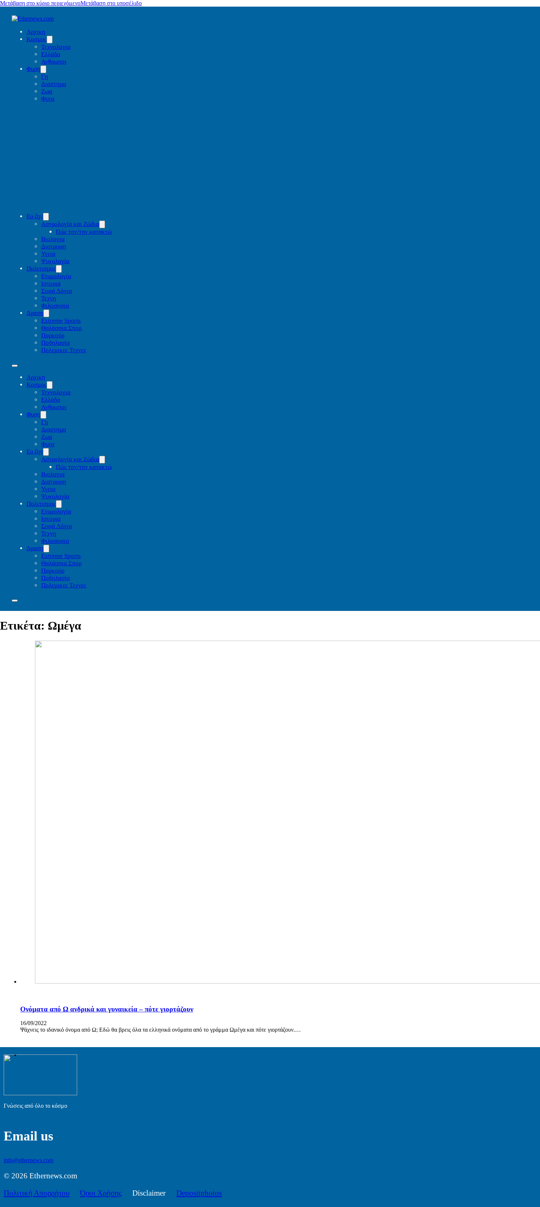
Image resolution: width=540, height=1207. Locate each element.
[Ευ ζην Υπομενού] (46, 217)
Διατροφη (53, 246)
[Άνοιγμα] (15, 600)
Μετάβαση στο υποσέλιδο (111, 3)
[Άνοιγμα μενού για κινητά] (15, 366)
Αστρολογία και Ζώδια (70, 224)
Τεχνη (48, 298)
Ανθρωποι (53, 61)
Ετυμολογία (56, 276)
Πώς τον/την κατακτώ (84, 231)
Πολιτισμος (41, 268)
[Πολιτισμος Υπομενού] (59, 269)
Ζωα (46, 91)
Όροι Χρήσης (101, 1193)
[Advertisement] (277, 157)
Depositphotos (199, 1193)
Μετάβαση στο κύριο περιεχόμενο (40, 3)
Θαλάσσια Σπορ (61, 328)
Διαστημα (53, 83)
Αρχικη (35, 31)
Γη (44, 76)
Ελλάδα (50, 54)
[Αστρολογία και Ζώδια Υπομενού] (102, 224)
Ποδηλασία (55, 342)
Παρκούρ (52, 335)
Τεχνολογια (56, 46)
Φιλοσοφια (55, 305)
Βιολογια (53, 239)
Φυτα (47, 98)
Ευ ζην (34, 216)
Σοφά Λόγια (56, 290)
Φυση (33, 68)
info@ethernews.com (28, 1160)
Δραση (34, 312)
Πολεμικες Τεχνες (63, 350)
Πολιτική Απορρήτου (36, 1193)
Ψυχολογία (55, 261)
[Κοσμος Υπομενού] (50, 39)
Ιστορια (51, 283)
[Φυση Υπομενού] (43, 69)
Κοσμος (36, 39)
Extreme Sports (61, 320)
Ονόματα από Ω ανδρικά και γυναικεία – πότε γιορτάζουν (106, 1009)
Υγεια (48, 253)
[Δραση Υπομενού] (46, 313)
